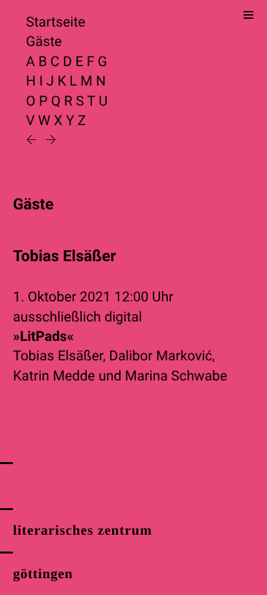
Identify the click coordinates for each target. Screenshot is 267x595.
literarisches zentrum (82, 530)
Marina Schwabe (176, 376)
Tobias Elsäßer (58, 356)
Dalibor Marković (160, 356)
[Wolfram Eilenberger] (33, 141)
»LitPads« (43, 337)
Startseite (56, 22)
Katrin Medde (54, 376)
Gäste (44, 42)
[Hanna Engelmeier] (50, 141)
